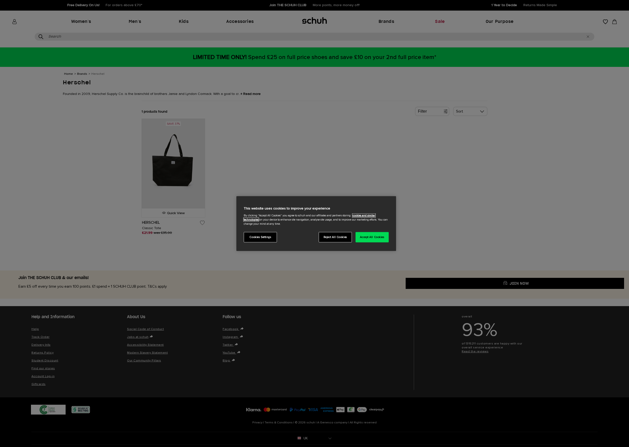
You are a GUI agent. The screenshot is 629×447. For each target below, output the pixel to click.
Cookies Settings (260, 236)
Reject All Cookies (335, 236)
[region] (316, 223)
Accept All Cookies (372, 236)
